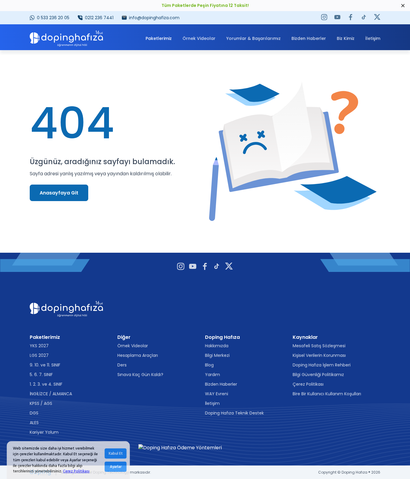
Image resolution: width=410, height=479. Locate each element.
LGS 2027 (39, 355)
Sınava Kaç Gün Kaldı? (140, 375)
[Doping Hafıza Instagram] (324, 18)
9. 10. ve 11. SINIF (45, 365)
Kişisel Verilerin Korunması (319, 355)
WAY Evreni (216, 394)
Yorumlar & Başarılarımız (253, 38)
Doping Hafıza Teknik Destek (234, 413)
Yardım (212, 375)
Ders (122, 365)
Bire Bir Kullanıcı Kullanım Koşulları (327, 394)
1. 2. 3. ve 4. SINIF (46, 384)
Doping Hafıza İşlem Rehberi (322, 365)
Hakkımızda (216, 346)
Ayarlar (116, 467)
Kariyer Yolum (44, 432)
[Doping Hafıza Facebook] (351, 18)
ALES (34, 423)
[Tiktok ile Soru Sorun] (364, 18)
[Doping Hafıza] (66, 38)
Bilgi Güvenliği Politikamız (318, 375)
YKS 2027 (39, 346)
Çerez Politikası (76, 471)
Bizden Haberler (308, 38)
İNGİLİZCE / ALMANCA (51, 394)
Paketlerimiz (159, 38)
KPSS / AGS (41, 403)
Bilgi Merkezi (217, 355)
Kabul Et (116, 453)
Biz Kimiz (345, 38)
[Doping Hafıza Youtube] (337, 18)
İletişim (372, 38)
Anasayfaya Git (59, 192)
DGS (34, 413)
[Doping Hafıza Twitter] (377, 18)
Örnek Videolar (199, 38)
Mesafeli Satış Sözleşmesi (319, 346)
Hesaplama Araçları (137, 355)
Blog (209, 365)
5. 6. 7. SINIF (41, 375)
